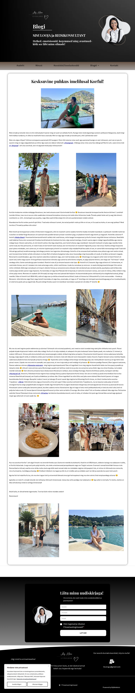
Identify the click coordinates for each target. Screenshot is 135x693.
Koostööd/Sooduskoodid (66, 65)
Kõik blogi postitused (11, 71)
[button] (94, 65)
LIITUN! (83, 633)
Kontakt (114, 65)
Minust (39, 65)
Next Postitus (129, 571)
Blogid (93, 65)
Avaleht (20, 65)
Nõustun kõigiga (37, 684)
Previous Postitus (7, 571)
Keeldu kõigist (16, 684)
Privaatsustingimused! (73, 627)
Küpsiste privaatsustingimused (26, 679)
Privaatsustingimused (69, 685)
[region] (27, 676)
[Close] (48, 666)
